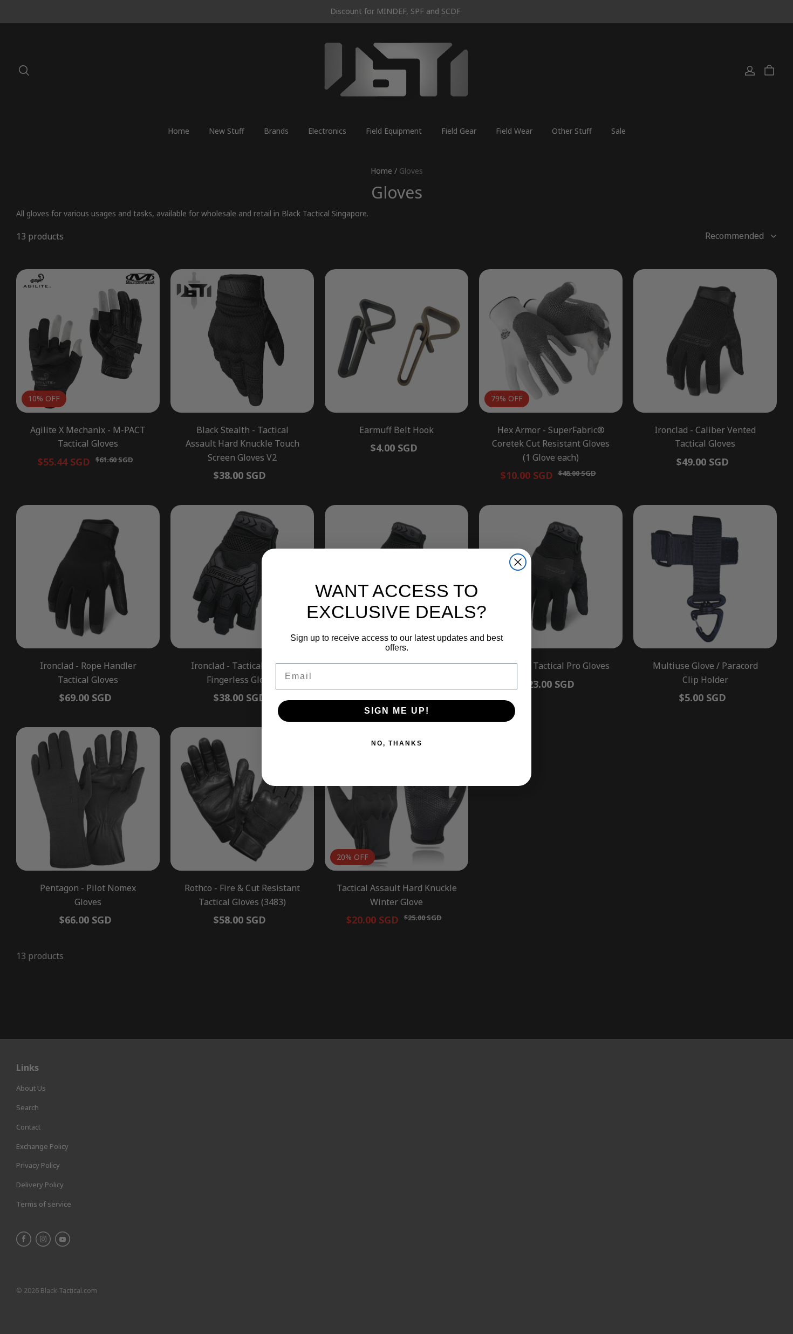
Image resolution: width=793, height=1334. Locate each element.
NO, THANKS (396, 743)
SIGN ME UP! (396, 710)
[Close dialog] (518, 562)
